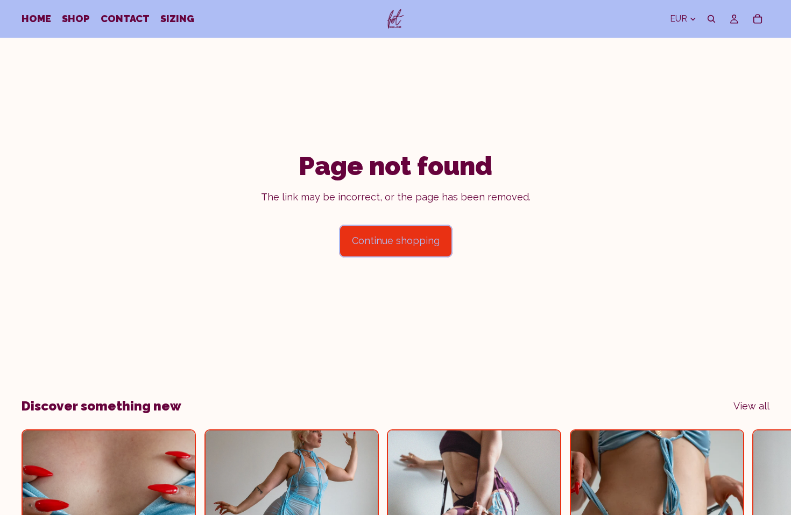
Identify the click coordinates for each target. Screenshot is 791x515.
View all (751, 406)
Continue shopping (396, 240)
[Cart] (757, 19)
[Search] (711, 19)
